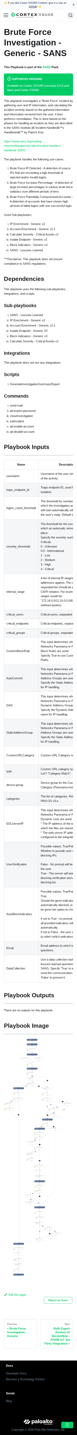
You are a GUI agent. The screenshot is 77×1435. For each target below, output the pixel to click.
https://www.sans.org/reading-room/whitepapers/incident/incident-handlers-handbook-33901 (32, 146)
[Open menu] (67, 1425)
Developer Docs (16, 1373)
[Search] (70, 15)
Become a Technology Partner (25, 1379)
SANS (46, 67)
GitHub (33, 6)
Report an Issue (58, 1300)
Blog (9, 1401)
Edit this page (17, 1294)
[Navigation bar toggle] (6, 15)
